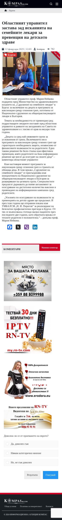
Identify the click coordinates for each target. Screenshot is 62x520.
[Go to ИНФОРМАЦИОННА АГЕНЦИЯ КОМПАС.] (5, 10)
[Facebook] (8, 228)
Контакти (49, 506)
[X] (17, 228)
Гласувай (50, 475)
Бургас (12, 55)
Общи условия (10, 506)
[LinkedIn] (34, 228)
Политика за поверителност (31, 506)
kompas (41, 49)
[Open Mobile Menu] (57, 4)
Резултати (32, 475)
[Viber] (25, 228)
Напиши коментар (50, 248)
